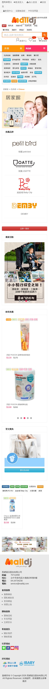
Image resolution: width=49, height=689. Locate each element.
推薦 (6, 48)
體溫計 (21, 30)
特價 (17, 486)
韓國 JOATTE (24, 171)
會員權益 (8, 601)
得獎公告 (8, 604)
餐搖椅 (29, 55)
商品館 (28, 48)
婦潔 (40, 491)
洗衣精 (14, 81)
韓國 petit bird (24, 152)
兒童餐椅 (7, 60)
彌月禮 (36, 55)
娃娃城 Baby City (24, 192)
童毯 (31, 72)
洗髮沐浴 (19, 26)
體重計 (33, 60)
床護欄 (27, 77)
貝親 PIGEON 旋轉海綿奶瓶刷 (18, 355)
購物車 (44, 41)
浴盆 (35, 26)
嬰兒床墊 (16, 68)
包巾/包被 (16, 72)
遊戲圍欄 (16, 55)
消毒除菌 (32, 64)
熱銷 (12, 486)
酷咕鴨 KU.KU (8, 491)
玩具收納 (7, 55)
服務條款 (8, 594)
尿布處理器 (16, 60)
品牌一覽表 (24, 229)
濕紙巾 (14, 30)
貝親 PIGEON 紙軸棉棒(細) (17, 404)
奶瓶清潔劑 (22, 81)
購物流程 (21, 11)
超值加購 (24, 486)
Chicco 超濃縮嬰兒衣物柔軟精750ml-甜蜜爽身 (12, 518)
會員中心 (9, 11)
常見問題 (34, 11)
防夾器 (6, 77)
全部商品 (6, 486)
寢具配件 (7, 72)
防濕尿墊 (7, 81)
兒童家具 (7, 64)
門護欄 (20, 77)
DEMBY (24, 214)
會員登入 (19, 2)
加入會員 (33, 2)
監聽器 (13, 77)
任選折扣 (32, 486)
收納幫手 (24, 64)
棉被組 (30, 68)
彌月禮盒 (6, 30)
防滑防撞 (38, 72)
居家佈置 (16, 64)
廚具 (39, 60)
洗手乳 (34, 77)
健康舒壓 (24, 72)
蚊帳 (22, 55)
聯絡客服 (8, 637)
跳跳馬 (29, 30)
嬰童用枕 (38, 68)
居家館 (5, 89)
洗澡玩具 (28, 26)
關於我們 (8, 633)
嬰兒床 (23, 68)
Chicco (21, 89)
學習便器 (25, 60)
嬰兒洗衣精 (24, 470)
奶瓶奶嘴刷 (32, 81)
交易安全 (8, 622)
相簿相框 (7, 68)
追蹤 (34, 39)
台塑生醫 (33, 491)
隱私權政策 (9, 598)
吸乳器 (10, 26)
